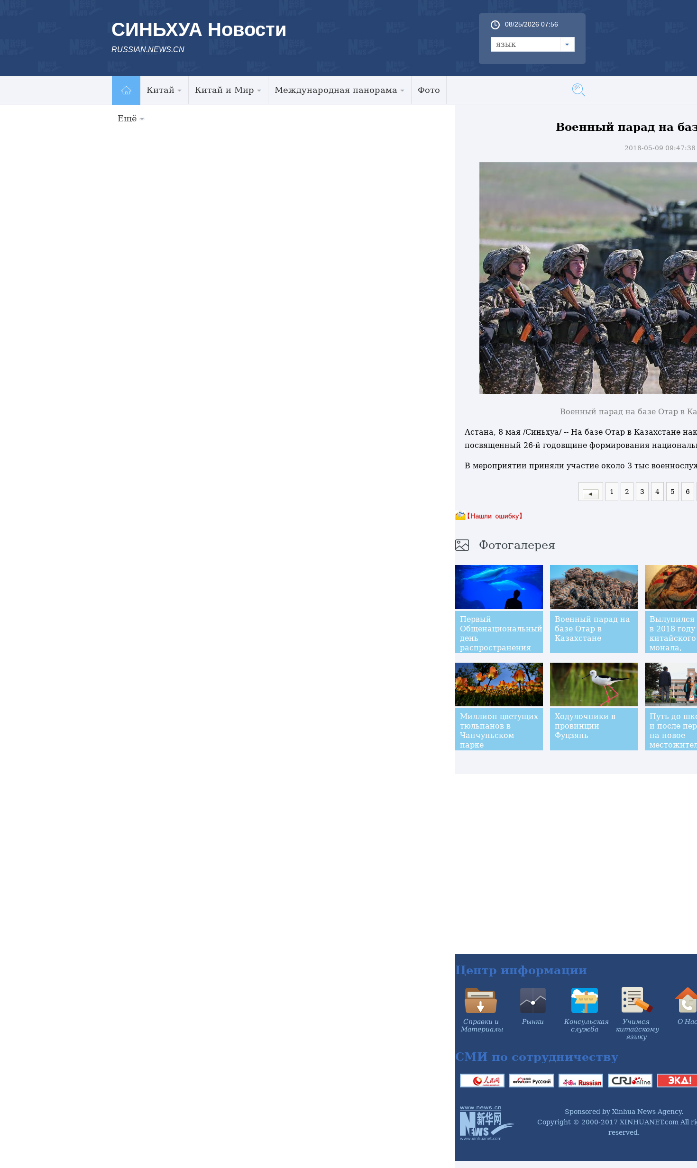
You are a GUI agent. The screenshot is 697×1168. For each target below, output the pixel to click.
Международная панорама (336, 90)
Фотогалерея (517, 545)
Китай (160, 90)
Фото (429, 90)
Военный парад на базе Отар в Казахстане (592, 629)
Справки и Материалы (482, 1025)
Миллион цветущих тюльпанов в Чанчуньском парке (499, 730)
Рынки (533, 1021)
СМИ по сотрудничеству (536, 1057)
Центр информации (521, 970)
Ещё (127, 118)
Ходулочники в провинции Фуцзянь (585, 726)
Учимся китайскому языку (637, 1029)
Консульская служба (586, 1025)
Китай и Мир (224, 90)
